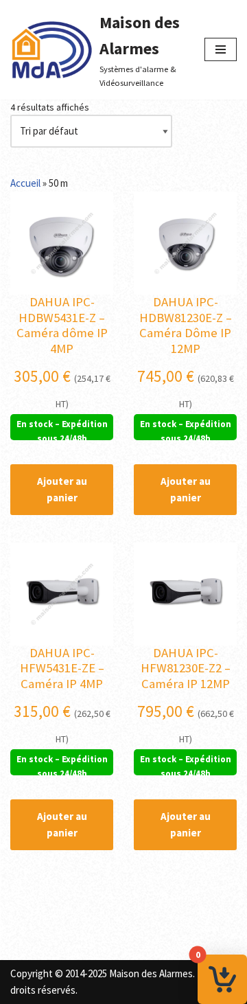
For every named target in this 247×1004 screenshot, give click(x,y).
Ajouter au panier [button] (62, 489)
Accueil (25, 183)
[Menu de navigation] (220, 49)
